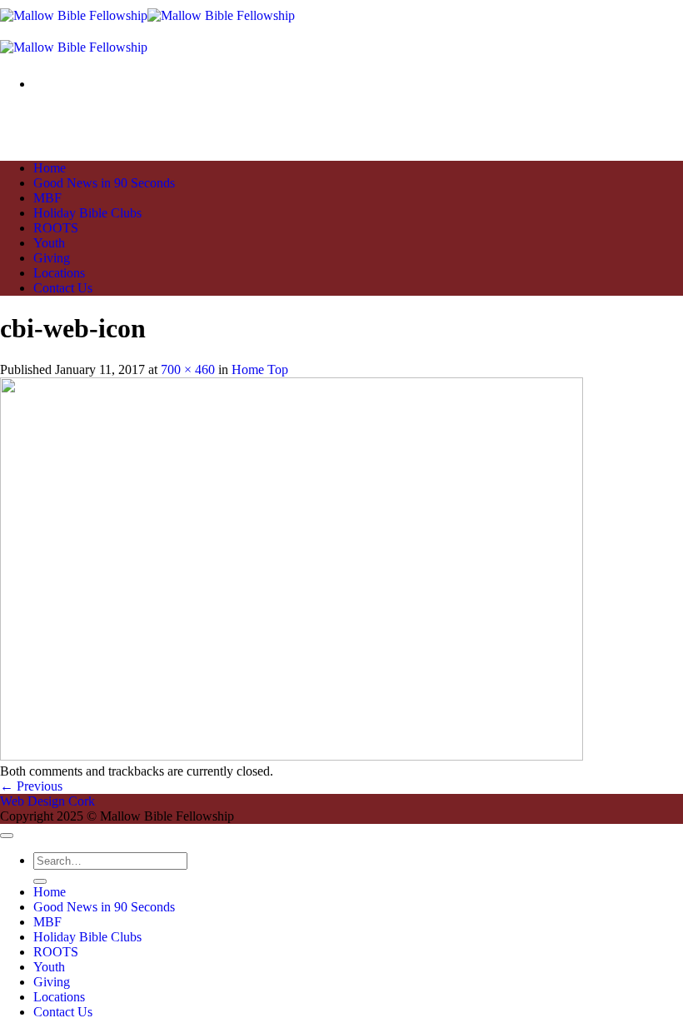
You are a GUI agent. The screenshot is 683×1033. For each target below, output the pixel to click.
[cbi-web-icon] (291, 756)
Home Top (260, 369)
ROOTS (55, 228)
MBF (47, 198)
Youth (49, 243)
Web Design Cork (47, 801)
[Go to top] (6, 835)
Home (49, 168)
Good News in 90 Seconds (104, 183)
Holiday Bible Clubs (87, 213)
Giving (51, 258)
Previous (31, 786)
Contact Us (62, 288)
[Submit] (40, 881)
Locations (59, 273)
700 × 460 (188, 369)
